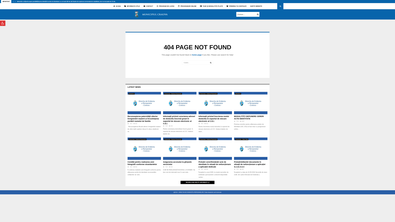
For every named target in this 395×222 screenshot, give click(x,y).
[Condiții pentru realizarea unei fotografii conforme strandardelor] (144, 149)
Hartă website (256, 6)
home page (197, 55)
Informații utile (133, 6)
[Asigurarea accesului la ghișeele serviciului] (179, 149)
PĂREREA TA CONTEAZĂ (237, 6)
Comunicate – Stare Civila (242, 139)
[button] (2, 23)
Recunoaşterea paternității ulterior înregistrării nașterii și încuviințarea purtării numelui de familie (143, 118)
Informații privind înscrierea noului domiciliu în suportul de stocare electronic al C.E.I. (214, 118)
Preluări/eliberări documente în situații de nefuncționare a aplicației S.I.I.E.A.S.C (249, 164)
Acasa (118, 6)
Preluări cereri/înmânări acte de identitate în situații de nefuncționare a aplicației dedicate (215, 164)
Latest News (134, 87)
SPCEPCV (131, 93)
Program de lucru (166, 6)
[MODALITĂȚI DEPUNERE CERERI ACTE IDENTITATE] (250, 103)
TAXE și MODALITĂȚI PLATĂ (212, 6)
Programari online (188, 6)
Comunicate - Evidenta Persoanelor (173, 93)
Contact (149, 6)
